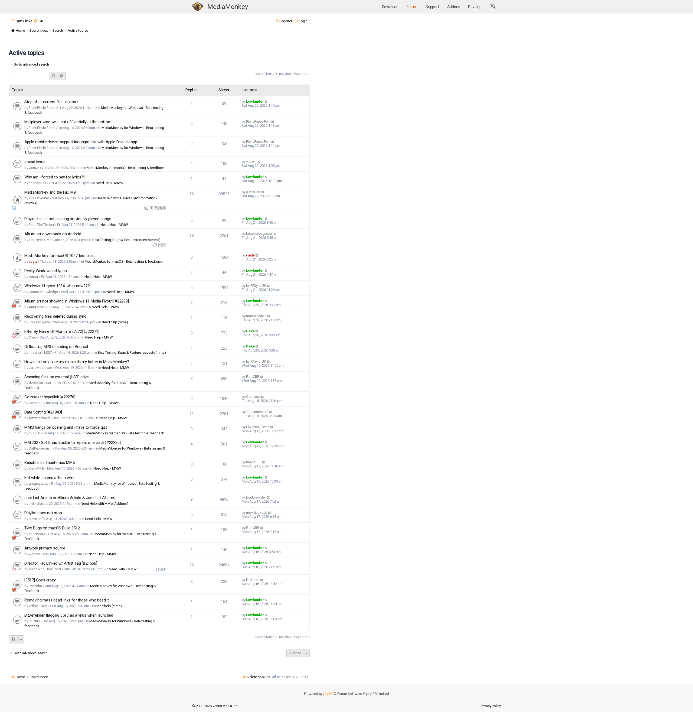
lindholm (35, 586)
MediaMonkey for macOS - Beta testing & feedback (126, 168)
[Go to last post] (266, 101)
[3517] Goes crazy (40, 580)
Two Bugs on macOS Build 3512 (52, 528)
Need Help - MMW (109, 183)
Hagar (33, 277)
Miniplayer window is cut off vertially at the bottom (68, 121)
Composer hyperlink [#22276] (49, 397)
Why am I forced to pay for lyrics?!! (54, 177)
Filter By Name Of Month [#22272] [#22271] (61, 331)
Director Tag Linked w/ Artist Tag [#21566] (60, 563)
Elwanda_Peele (257, 427)
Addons (453, 7)
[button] (493, 7)
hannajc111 (37, 183)
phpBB (328, 694)
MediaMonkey (227, 7)
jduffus (34, 621)
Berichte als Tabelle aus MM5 (49, 462)
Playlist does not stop (43, 512)
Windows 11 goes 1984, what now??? (57, 286)
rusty (33, 261)
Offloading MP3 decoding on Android (56, 346)
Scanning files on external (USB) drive (56, 377)
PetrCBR (252, 377)
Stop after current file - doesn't (51, 101)
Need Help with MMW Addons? (105, 504)
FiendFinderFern (41, 108)
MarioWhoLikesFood (45, 569)
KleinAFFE (36, 468)
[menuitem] (39, 21)
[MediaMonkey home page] (197, 6)
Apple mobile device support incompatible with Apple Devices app (80, 141)
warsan (34, 554)
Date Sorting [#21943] (43, 412)
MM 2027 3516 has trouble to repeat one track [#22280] (72, 442)
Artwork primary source (44, 548)
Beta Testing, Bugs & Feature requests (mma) (126, 240)
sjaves (33, 519)
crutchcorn (37, 534)
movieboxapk (256, 512)
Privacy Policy (491, 706)
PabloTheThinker (41, 225)
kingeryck (36, 240)
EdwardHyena (39, 322)
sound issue (34, 162)
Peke (250, 331)
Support (432, 7)
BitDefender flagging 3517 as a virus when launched (68, 615)
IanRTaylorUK (256, 286)
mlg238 (34, 433)
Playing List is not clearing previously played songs (67, 218)
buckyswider (256, 497)
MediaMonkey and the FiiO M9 (50, 192)
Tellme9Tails (38, 606)
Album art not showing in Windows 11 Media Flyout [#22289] (76, 301)
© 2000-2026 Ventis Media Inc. (215, 706)
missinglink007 (40, 352)
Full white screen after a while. (50, 477)
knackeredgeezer (259, 234)
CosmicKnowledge (43, 292)
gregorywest (38, 483)
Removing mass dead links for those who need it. (67, 600)
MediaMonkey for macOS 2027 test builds (60, 255)
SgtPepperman (40, 448)
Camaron (36, 403)
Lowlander (255, 101)
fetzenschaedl (39, 418)
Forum (412, 7)
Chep (33, 337)
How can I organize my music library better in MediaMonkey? (76, 361)
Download (390, 7)
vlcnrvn (34, 168)
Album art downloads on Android (52, 234)
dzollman (36, 383)
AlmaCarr (253, 192)
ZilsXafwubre (39, 198)
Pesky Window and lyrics (45, 270)
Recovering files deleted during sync (55, 316)
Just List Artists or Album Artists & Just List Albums (69, 497)
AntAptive (36, 307)
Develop (475, 7)
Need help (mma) (115, 322)
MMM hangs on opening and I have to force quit (65, 427)
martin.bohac (256, 316)
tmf (31, 504)
